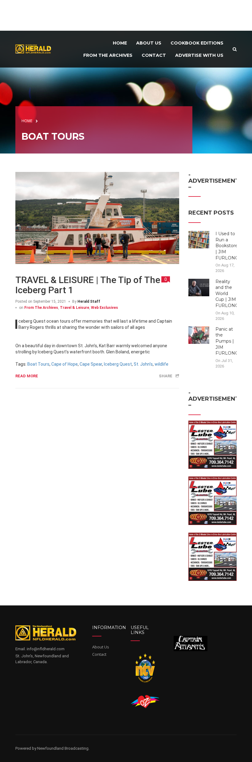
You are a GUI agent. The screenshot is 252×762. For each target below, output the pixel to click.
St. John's (143, 364)
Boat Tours (38, 364)
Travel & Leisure (74, 307)
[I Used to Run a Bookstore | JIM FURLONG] (199, 239)
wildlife (161, 364)
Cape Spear (91, 364)
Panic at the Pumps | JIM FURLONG (226, 341)
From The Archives (41, 307)
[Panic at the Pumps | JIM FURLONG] (199, 334)
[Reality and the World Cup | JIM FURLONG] (199, 287)
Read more (26, 376)
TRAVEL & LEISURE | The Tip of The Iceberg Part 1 (87, 284)
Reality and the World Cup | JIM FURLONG (226, 293)
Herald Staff (88, 301)
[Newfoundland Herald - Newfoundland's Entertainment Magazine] (35, 48)
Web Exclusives (104, 307)
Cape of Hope (64, 364)
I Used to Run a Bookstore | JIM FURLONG (226, 245)
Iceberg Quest (118, 364)
